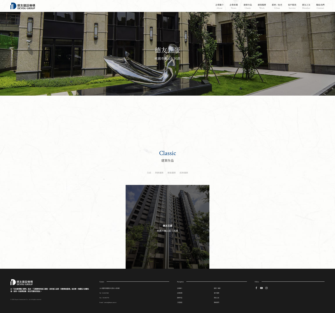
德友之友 (216, 297)
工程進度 (179, 302)
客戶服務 (216, 293)
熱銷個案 (159, 173)
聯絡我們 (216, 302)
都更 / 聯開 (217, 288)
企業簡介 (179, 288)
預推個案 (171, 173)
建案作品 (179, 297)
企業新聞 (179, 293)
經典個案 (184, 173)
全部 (149, 173)
